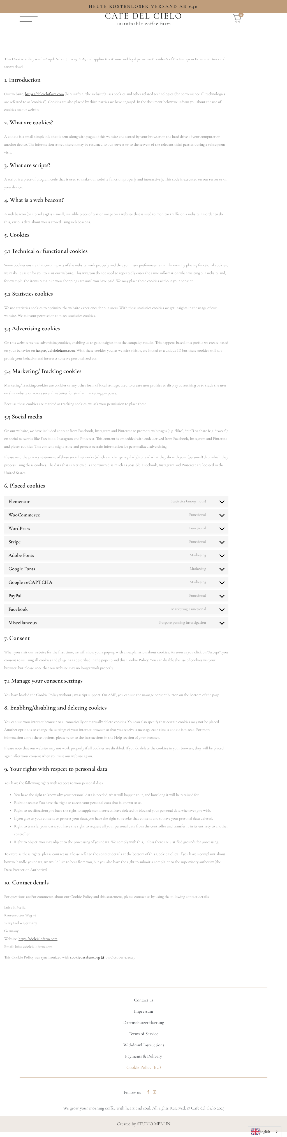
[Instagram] (154, 1092)
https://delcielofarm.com (44, 93)
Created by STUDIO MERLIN (143, 1124)
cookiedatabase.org (85, 957)
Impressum (143, 1011)
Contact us (143, 1000)
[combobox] (264, 1131)
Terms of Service (143, 1034)
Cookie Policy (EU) (143, 1067)
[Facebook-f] (148, 1092)
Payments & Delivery (143, 1056)
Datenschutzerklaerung (143, 1022)
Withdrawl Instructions (143, 1045)
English (265, 1131)
